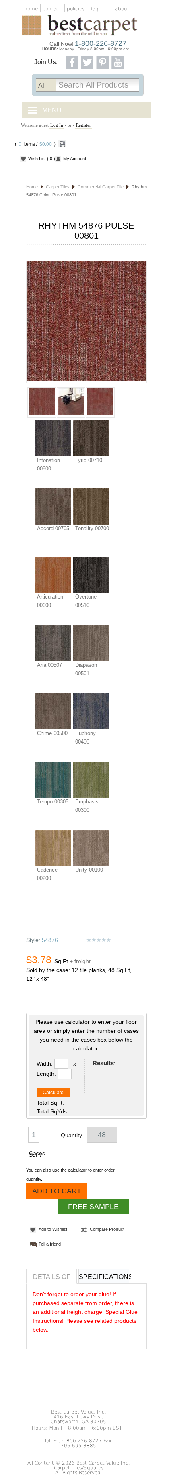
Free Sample (93, 1207)
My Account (74, 158)
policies (75, 9)
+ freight (80, 961)
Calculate (53, 1092)
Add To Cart (56, 1191)
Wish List (41, 158)
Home (32, 186)
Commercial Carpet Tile (101, 186)
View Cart (62, 145)
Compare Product (107, 1229)
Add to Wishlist (53, 1229)
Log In (56, 125)
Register (83, 125)
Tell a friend (50, 1244)
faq (95, 9)
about (122, 9)
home (31, 9)
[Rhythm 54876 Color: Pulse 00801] (86, 322)
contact (52, 9)
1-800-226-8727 (100, 43)
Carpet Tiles (58, 186)
